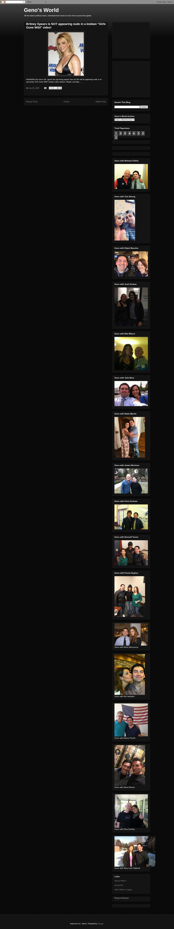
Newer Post (31, 102)
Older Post (101, 102)
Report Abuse (121, 898)
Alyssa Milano (120, 881)
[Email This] (50, 88)
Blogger (100, 924)
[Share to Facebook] (58, 88)
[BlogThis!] (52, 88)
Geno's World (41, 10)
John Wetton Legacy (123, 889)
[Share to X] (55, 88)
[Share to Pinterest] (60, 88)
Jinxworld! (118, 885)
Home (66, 102)
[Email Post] (45, 88)
